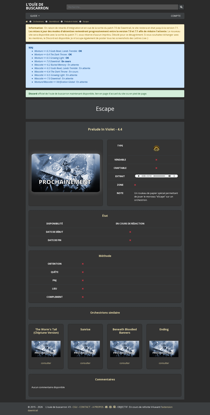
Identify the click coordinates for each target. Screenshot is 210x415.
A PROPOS (97, 407)
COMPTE (176, 15)
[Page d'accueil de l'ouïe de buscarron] (38, 5)
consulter (46, 363)
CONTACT (84, 407)
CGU (75, 407)
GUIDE (34, 15)
